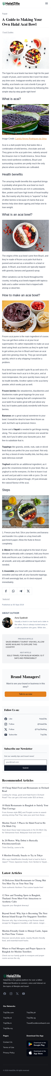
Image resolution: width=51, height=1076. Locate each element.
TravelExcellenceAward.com (38, 1023)
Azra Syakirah (21, 618)
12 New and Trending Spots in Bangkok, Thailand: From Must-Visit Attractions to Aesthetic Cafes (21, 898)
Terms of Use (8, 1047)
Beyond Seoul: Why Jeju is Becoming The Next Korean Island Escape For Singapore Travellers (24, 915)
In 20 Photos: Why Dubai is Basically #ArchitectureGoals (20, 842)
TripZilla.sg (31, 1018)
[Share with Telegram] (21, 591)
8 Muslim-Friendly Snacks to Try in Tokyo (22, 855)
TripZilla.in (7, 1023)
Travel (4, 14)
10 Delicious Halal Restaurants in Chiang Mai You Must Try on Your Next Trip (24, 882)
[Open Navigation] (46, 4)
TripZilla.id (7, 1018)
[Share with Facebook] (6, 591)
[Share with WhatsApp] (13, 591)
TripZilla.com (8, 1012)
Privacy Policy (9, 1053)
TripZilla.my (8, 1028)
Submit (25, 768)
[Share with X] (28, 591)
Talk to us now (25, 694)
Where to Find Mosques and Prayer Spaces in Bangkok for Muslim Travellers (23, 950)
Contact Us (7, 1042)
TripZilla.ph (31, 1012)
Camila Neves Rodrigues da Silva (31, 139)
